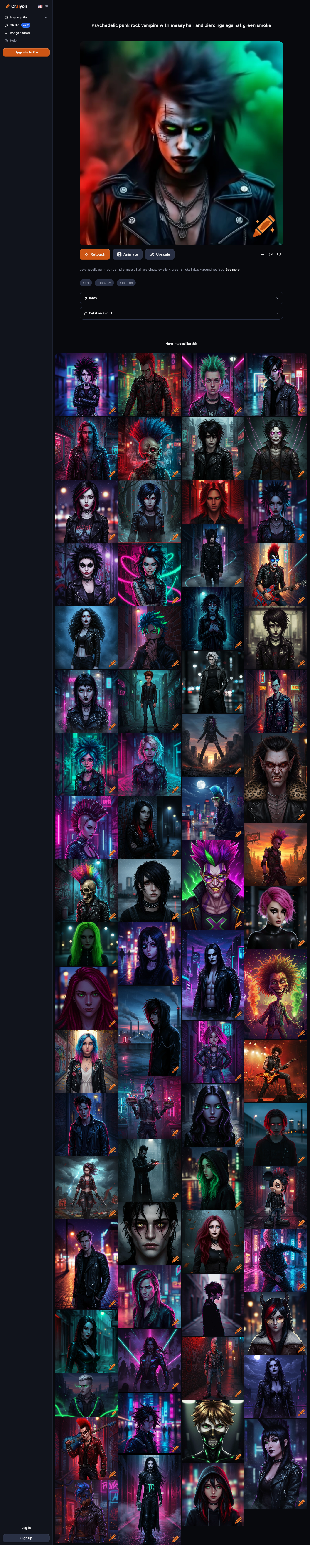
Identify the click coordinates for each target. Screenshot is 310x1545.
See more (233, 269)
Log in (26, 1528)
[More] (262, 254)
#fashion (126, 283)
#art (86, 283)
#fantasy (104, 283)
